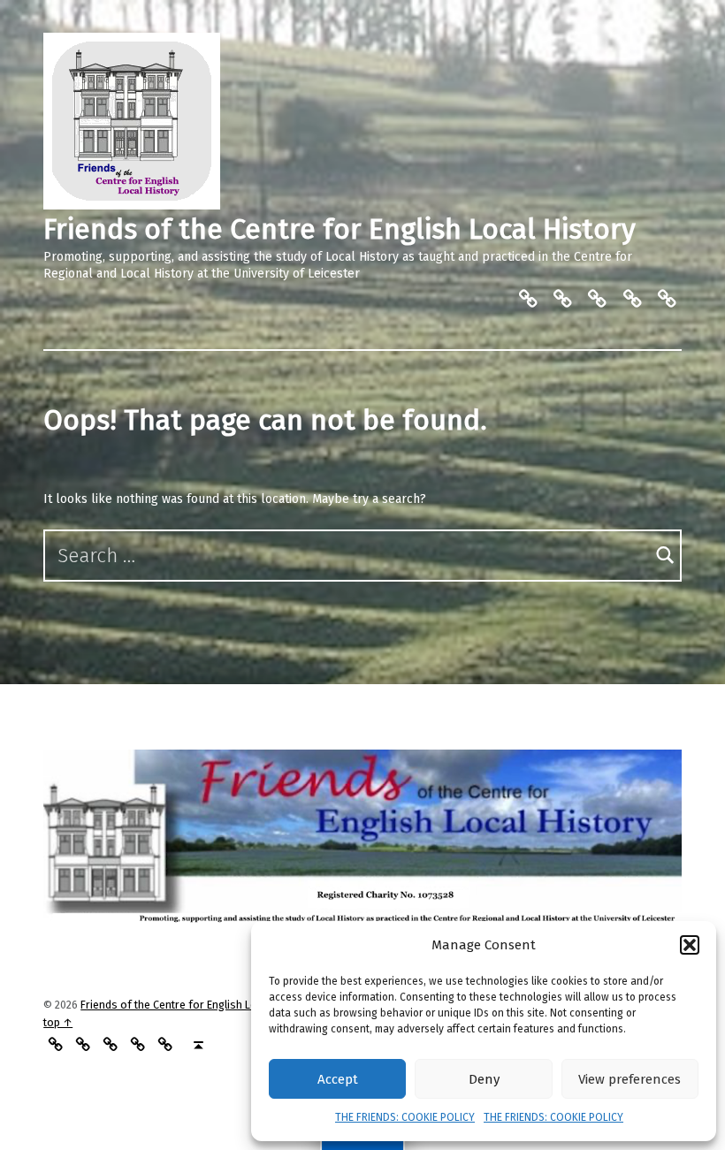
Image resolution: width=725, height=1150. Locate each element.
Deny (484, 1079)
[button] (689, 945)
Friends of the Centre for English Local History (339, 229)
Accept (337, 1079)
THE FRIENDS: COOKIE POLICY (405, 1117)
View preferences (629, 1079)
